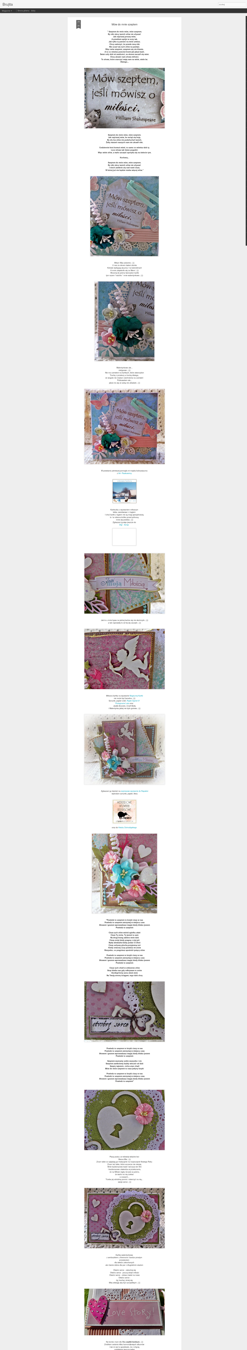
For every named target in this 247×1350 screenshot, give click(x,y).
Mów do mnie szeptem (125, 24)
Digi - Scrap (124, 524)
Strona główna (23, 10)
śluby (33, 10)
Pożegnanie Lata (122, 703)
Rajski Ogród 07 (133, 700)
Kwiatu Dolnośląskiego (127, 827)
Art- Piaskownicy (125, 473)
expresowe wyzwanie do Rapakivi (134, 791)
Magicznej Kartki (136, 695)
